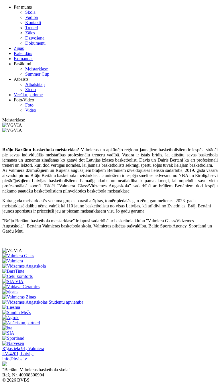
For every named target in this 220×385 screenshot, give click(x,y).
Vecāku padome (28, 94)
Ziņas (19, 48)
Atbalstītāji (35, 84)
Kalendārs (23, 53)
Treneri (31, 27)
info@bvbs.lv (14, 358)
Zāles (30, 32)
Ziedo (30, 89)
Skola (30, 12)
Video (30, 110)
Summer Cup (37, 74)
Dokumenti (35, 43)
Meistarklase (36, 68)
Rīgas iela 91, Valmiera (23, 348)
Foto (29, 105)
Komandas (23, 58)
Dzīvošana (34, 38)
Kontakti (33, 22)
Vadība (31, 17)
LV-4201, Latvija (18, 353)
